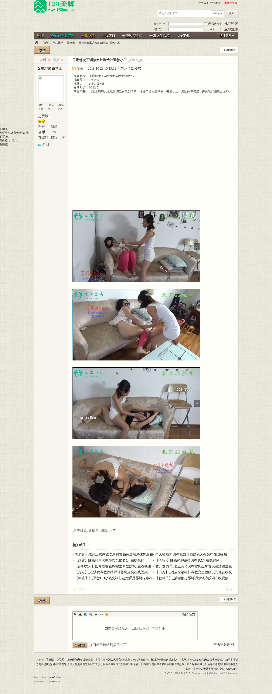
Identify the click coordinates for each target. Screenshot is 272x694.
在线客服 (108, 36)
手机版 (50, 659)
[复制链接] (135, 60)
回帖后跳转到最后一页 (110, 645)
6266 (61, 105)
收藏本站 (215, 2)
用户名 (158, 23)
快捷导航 (226, 35)
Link (91, 614)
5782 (41, 105)
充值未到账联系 (63, 36)
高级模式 (188, 614)
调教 (104, 531)
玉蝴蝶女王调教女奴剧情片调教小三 (99, 42)
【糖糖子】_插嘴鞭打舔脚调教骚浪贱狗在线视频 (191, 578)
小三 (112, 531)
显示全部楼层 (131, 68)
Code (101, 614)
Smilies (107, 614)
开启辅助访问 (222, 3)
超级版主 (45, 116)
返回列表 (231, 50)
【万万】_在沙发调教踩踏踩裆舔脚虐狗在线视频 (111, 572)
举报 (229, 590)
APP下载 (183, 36)
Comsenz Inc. (54, 681)
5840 (51, 105)
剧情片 (94, 531)
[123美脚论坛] (54, 11)
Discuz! (51, 677)
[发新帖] (42, 50)
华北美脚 (58, 42)
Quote (96, 614)
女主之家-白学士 (49, 68)
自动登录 (215, 23)
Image (85, 614)
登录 (146, 628)
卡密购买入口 (132, 36)
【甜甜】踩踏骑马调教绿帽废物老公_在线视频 (109, 560)
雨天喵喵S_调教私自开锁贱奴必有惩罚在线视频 (191, 554)
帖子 (216, 13)
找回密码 (231, 23)
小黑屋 (60, 659)
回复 (81, 590)
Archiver (39, 659)
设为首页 (203, 2)
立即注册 (231, 29)
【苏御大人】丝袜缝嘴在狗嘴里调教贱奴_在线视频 (113, 566)
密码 (157, 29)
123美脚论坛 (36, 43)
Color (80, 614)
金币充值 (88, 36)
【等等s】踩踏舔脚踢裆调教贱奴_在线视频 (187, 560)
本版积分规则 (223, 644)
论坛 (40, 36)
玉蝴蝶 (71, 42)
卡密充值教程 (159, 36)
